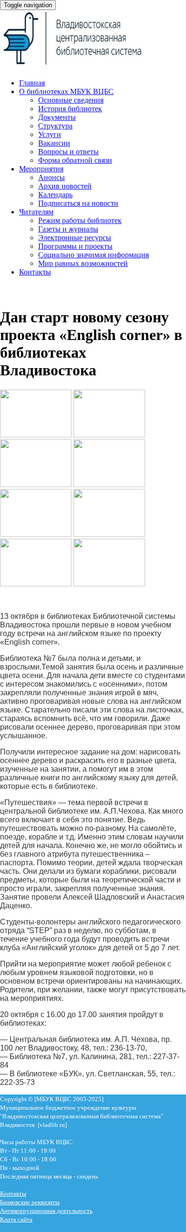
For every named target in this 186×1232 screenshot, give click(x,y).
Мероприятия (41, 169)
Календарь (55, 195)
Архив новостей (65, 186)
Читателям (36, 212)
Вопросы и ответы (68, 152)
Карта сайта (16, 1219)
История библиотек (70, 109)
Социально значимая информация (93, 255)
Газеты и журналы (68, 229)
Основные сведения (70, 100)
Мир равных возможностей (83, 263)
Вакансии (54, 143)
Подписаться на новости (78, 203)
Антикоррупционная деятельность (46, 1210)
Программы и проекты (75, 246)
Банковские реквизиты (30, 1202)
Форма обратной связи (75, 160)
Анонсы (51, 177)
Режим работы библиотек (80, 220)
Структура (55, 126)
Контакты (35, 272)
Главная (32, 83)
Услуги (49, 134)
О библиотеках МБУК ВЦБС (66, 91)
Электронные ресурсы (74, 238)
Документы (57, 117)
